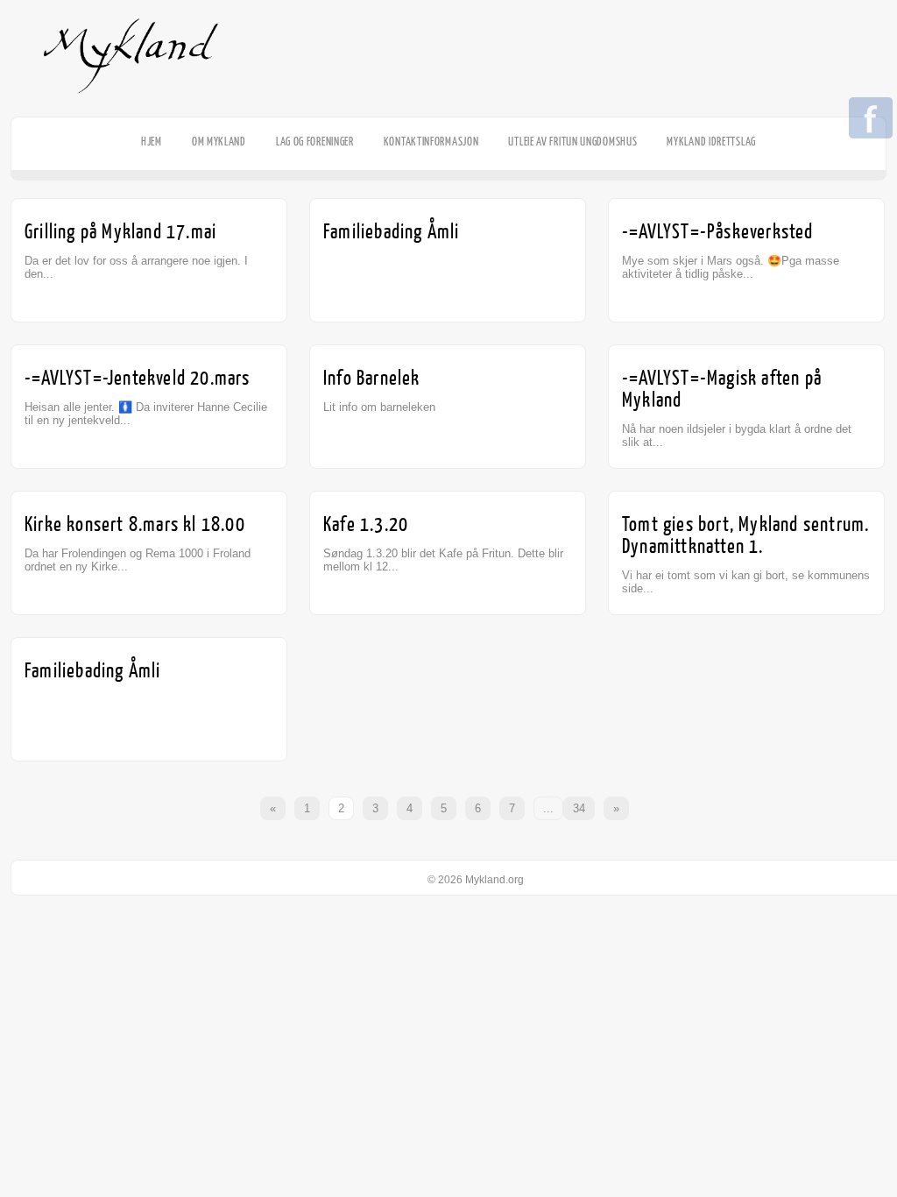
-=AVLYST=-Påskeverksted (718, 232)
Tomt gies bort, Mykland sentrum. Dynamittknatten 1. (745, 535)
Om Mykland (219, 141)
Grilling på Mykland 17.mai (120, 232)
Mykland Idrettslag (711, 141)
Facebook (871, 119)
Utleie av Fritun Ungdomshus (572, 141)
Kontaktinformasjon (431, 141)
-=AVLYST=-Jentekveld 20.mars (138, 378)
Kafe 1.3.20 (365, 524)
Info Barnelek (371, 378)
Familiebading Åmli (391, 232)
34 (579, 808)
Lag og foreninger (315, 141)
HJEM (151, 141)
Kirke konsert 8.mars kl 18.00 (135, 524)
